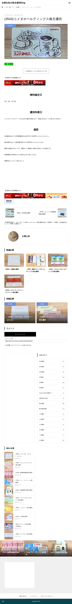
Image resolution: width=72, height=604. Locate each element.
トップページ (33, 596)
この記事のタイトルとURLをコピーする (36, 71)
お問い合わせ (22, 596)
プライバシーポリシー (47, 596)
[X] (3, 601)
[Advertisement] (36, 177)
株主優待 (10, 25)
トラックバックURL (8, 338)
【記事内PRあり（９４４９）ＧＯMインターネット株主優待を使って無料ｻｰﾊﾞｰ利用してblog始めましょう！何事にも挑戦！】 (35, 223)
